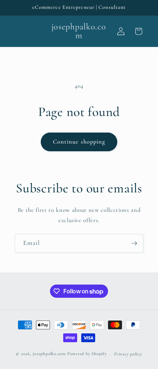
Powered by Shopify (87, 354)
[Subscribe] (134, 243)
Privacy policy (128, 354)
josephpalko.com (49, 354)
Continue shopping (79, 141)
